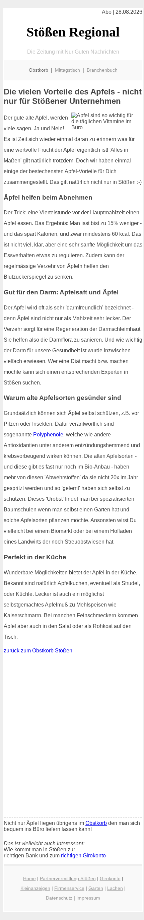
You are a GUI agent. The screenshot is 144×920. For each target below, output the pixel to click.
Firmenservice (69, 888)
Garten (95, 888)
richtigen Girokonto (83, 855)
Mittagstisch (67, 70)
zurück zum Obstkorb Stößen (38, 650)
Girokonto (110, 878)
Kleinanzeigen (35, 888)
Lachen (115, 888)
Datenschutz (59, 898)
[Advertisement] (72, 737)
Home (29, 878)
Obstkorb (96, 823)
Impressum (88, 898)
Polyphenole (48, 434)
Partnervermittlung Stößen (68, 878)
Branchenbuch (102, 70)
